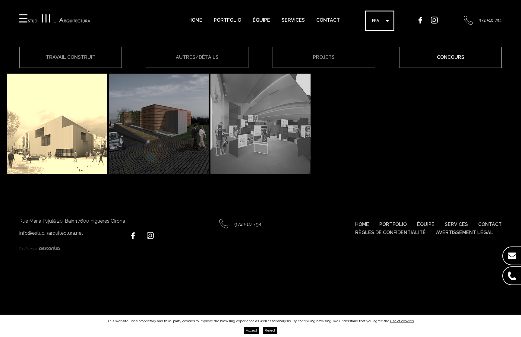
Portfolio (227, 20)
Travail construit (71, 57)
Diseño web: (28, 248)
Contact (328, 20)
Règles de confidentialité (390, 232)
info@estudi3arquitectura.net (51, 233)
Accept (251, 330)
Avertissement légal (464, 232)
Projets (324, 57)
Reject (270, 330)
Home (195, 20)
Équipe (261, 20)
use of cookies (402, 321)
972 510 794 (490, 20)
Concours (450, 57)
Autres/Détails (197, 57)
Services (293, 20)
